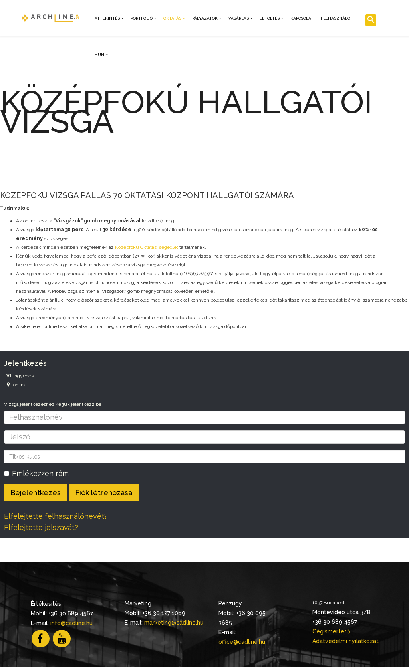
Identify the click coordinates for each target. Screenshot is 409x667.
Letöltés (270, 18)
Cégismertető (331, 631)
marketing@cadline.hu (173, 622)
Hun (99, 54)
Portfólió (142, 18)
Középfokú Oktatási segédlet (146, 247)
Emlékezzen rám (40, 473)
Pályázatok (205, 18)
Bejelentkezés (35, 492)
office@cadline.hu (241, 642)
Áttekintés (107, 18)
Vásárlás (238, 18)
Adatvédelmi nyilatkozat (345, 641)
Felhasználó (335, 18)
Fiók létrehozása (103, 492)
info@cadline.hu (71, 623)
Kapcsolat (302, 18)
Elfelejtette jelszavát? (41, 527)
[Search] (370, 20)
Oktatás (172, 18)
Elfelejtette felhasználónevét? (56, 516)
